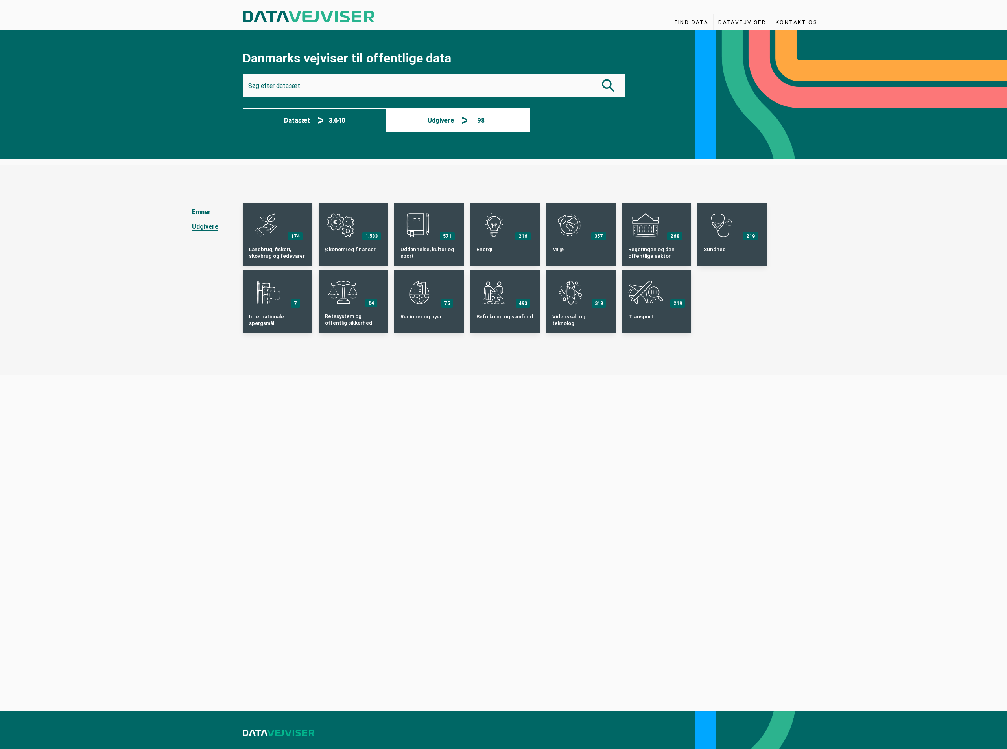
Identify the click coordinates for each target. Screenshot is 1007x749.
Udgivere (205, 226)
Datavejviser (742, 22)
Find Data (692, 22)
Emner (201, 212)
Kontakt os (796, 22)
